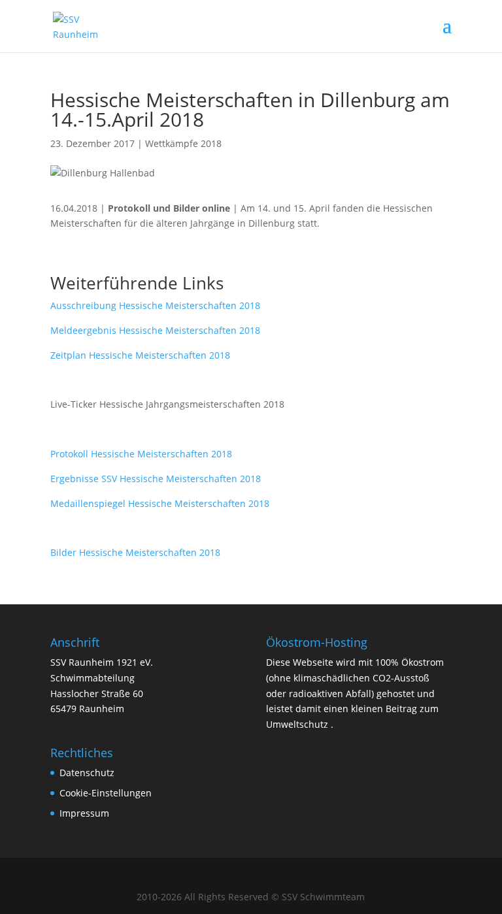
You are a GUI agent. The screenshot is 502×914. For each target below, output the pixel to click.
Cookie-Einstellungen (105, 793)
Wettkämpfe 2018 (183, 143)
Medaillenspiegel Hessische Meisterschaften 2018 (159, 503)
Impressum (84, 813)
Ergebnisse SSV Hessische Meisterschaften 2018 (155, 478)
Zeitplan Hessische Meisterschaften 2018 (140, 355)
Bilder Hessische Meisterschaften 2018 (135, 552)
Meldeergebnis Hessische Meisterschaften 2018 (155, 330)
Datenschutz (86, 772)
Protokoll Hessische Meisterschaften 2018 (141, 454)
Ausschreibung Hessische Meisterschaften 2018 (155, 305)
